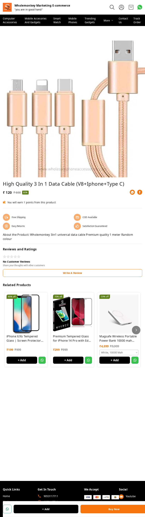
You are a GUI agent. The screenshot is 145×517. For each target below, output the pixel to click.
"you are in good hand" (28, 9)
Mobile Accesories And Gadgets (36, 20)
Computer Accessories (10, 20)
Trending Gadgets (90, 20)
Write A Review (72, 273)
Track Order (137, 20)
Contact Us (123, 20)
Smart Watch (57, 20)
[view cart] (131, 7)
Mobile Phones (72, 20)
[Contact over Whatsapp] (139, 7)
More (107, 20)
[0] (131, 7)
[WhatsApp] (132, 192)
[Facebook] (139, 192)
